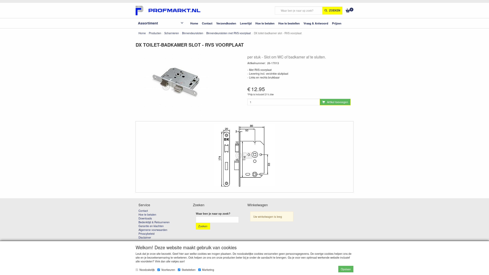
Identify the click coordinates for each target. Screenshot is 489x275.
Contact (143, 211)
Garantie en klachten (151, 226)
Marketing (208, 270)
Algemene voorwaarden (152, 230)
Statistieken (189, 270)
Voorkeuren (168, 270)
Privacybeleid (146, 233)
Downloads (145, 218)
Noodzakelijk (147, 270)
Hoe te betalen (147, 214)
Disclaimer (144, 237)
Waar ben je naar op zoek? (213, 213)
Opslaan (346, 269)
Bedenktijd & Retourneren (154, 222)
